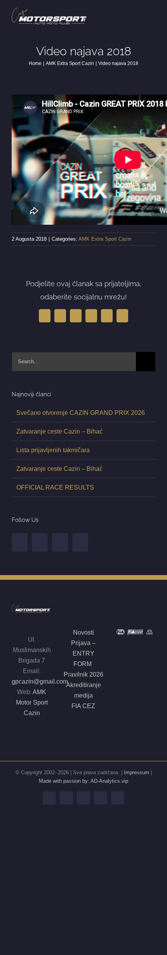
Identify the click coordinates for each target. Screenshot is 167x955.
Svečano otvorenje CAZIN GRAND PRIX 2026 (80, 412)
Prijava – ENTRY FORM (83, 653)
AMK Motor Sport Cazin (32, 702)
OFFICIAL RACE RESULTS (55, 487)
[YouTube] (40, 542)
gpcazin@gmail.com (40, 681)
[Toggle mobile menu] (152, 15)
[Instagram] (60, 542)
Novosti (83, 632)
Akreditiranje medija (83, 690)
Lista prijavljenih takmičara (53, 450)
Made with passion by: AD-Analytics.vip (83, 781)
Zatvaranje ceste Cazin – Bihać (59, 431)
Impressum (136, 772)
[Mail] (80, 542)
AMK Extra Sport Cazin (104, 239)
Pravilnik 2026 (83, 674)
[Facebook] (20, 542)
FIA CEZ (83, 706)
